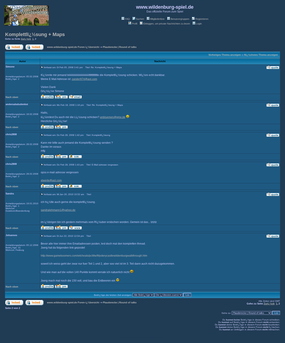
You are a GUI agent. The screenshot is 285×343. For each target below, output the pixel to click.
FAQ (127, 19)
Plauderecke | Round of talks (119, 47)
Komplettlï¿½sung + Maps (35, 34)
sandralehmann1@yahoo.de (58, 210)
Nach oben (12, 97)
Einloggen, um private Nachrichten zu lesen (166, 23)
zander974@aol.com (84, 79)
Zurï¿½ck (26, 39)
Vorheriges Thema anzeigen (224, 54)
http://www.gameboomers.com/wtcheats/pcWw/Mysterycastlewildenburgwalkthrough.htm (94, 255)
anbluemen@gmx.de (112, 117)
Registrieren (201, 19)
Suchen (140, 19)
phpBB (136, 337)
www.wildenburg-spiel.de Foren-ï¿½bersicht (73, 47)
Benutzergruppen (180, 19)
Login (199, 23)
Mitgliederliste (157, 19)
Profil (134, 23)
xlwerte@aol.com (51, 180)
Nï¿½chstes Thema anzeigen (261, 54)
